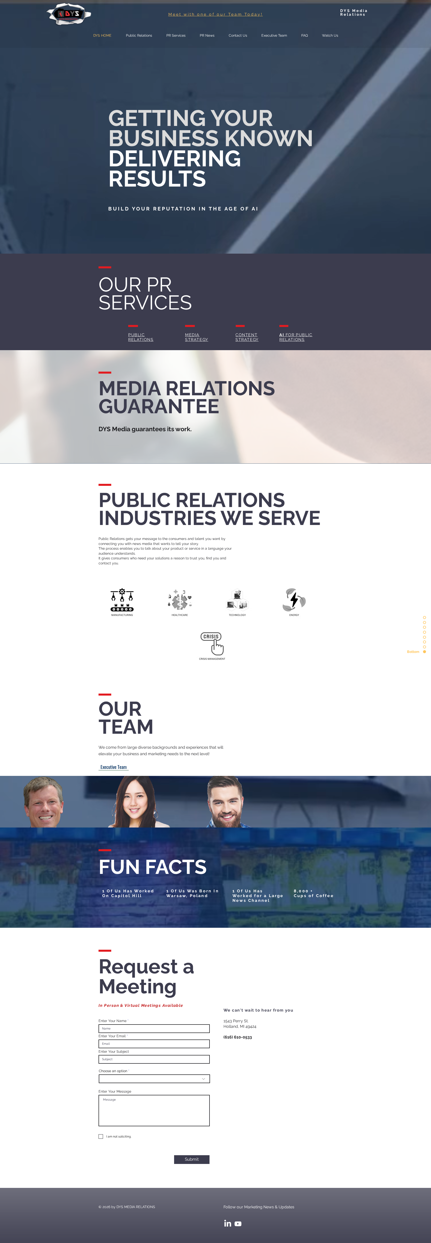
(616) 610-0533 (237, 1050)
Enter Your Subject (114, 1064)
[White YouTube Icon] (238, 1237)
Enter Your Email (112, 1049)
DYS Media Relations (354, 12)
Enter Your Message (115, 1104)
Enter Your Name (112, 1034)
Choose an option (113, 1084)
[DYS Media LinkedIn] (227, 1237)
